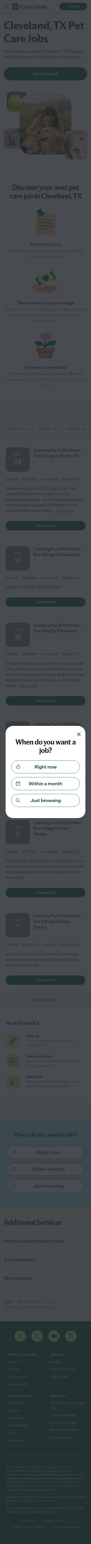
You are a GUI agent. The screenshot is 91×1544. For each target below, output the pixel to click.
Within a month (45, 783)
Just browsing (45, 800)
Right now (46, 767)
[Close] (79, 734)
